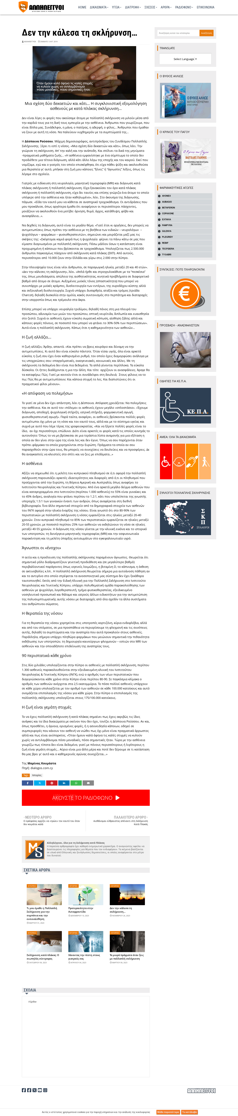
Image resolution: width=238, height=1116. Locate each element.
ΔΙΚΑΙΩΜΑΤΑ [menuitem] (98, 7)
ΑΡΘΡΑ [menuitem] (165, 7)
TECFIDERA (168, 249)
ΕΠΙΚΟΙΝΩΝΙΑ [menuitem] (205, 7)
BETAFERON (168, 207)
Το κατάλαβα (189, 1112)
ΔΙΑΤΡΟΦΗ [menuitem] (132, 7)
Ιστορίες (36, 775)
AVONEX (166, 196)
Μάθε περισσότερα (168, 1112)
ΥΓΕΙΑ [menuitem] (115, 7)
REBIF (165, 243)
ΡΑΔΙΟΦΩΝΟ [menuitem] (183, 7)
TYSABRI (166, 254)
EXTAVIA (166, 219)
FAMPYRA (167, 225)
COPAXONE (168, 213)
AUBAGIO (167, 202)
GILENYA (166, 231)
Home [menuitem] (82, 7)
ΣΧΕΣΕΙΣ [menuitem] (150, 7)
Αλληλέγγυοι (30, 41)
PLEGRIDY (167, 237)
